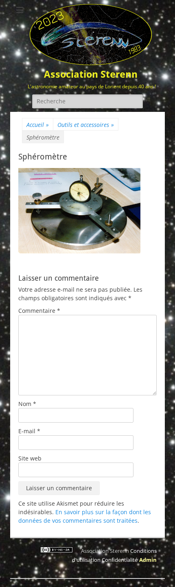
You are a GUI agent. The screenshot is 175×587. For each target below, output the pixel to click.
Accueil (37, 125)
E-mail (29, 431)
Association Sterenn (91, 74)
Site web (30, 458)
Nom (27, 404)
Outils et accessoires (85, 125)
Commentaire (39, 310)
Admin (148, 559)
